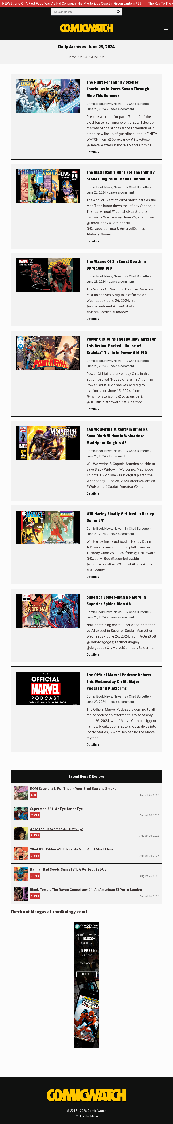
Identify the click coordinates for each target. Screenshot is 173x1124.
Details (91, 152)
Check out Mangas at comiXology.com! (49, 912)
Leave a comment (121, 109)
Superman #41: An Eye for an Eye (56, 809)
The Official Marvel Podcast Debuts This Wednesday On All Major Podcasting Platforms (118, 681)
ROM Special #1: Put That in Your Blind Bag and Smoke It (74, 789)
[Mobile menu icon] (166, 28)
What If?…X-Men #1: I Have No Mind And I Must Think (72, 849)
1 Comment (117, 456)
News (118, 104)
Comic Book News (99, 104)
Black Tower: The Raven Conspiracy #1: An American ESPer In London (86, 890)
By (137, 104)
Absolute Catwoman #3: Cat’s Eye (56, 829)
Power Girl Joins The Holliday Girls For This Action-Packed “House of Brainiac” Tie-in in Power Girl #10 (121, 346)
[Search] (118, 12)
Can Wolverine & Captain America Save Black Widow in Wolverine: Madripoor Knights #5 (117, 436)
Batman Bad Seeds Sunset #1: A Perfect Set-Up (68, 869)
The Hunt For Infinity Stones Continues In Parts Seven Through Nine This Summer (117, 89)
